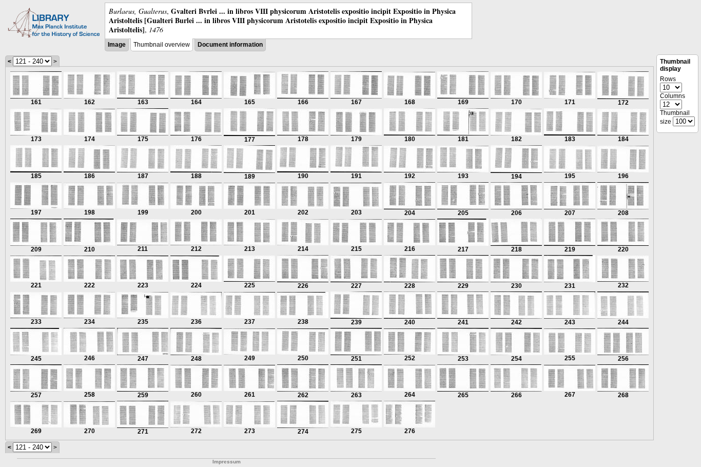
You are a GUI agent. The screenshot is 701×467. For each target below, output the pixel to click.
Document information (230, 44)
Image (117, 44)
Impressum (226, 461)
